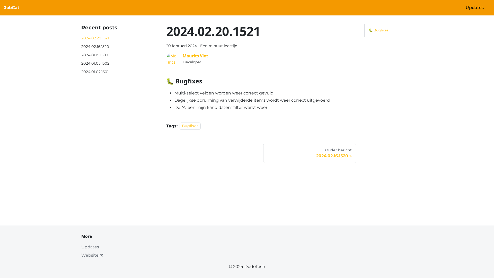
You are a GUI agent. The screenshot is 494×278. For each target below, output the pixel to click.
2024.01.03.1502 (95, 63)
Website (90, 255)
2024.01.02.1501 (95, 72)
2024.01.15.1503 (94, 55)
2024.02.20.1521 (95, 38)
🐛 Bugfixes (378, 30)
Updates (475, 7)
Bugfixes (190, 126)
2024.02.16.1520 (95, 46)
